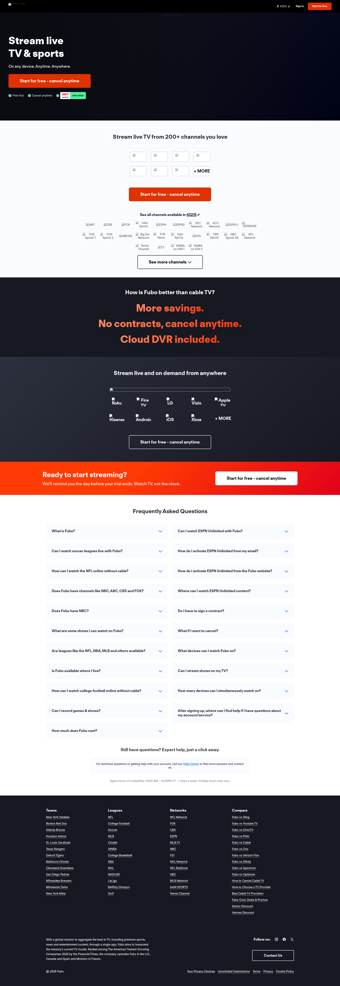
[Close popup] (209, 450)
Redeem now (170, 526)
